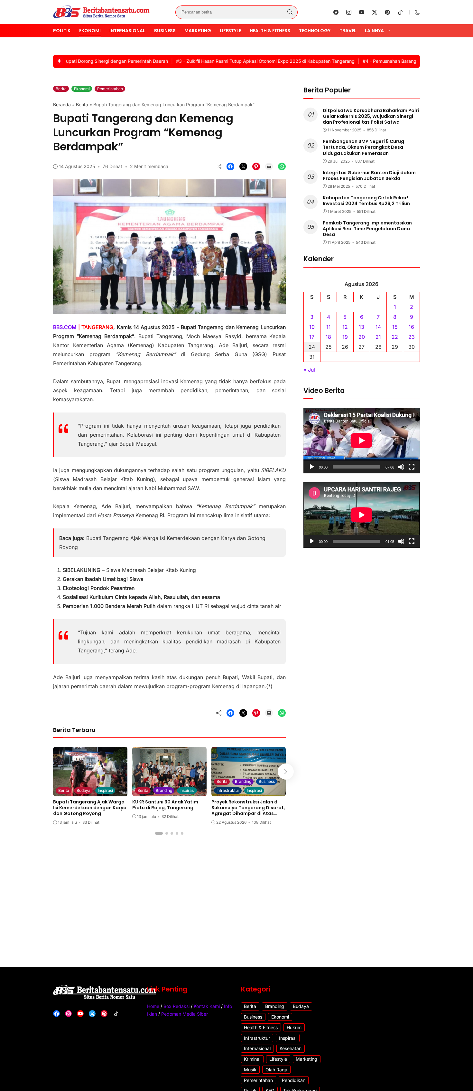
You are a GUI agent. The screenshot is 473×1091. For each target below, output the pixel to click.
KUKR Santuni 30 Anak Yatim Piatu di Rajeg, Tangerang (165, 805)
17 (311, 336)
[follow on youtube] (362, 12)
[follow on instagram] (349, 12)
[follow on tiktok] (400, 12)
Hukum (294, 1027)
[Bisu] (401, 467)
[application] (361, 440)
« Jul (309, 369)
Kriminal (252, 1059)
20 (361, 336)
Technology (314, 30)
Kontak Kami (207, 1006)
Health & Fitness (270, 30)
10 (312, 326)
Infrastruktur (228, 790)
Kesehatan (290, 1048)
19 (345, 336)
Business (165, 30)
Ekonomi (90, 30)
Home (153, 1006)
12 (345, 326)
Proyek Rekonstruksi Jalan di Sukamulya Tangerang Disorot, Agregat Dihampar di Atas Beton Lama (248, 811)
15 (395, 326)
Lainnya (374, 30)
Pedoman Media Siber (184, 1014)
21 (378, 336)
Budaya (83, 790)
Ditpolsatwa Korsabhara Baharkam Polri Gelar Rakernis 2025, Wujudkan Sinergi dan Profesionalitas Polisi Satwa (371, 116)
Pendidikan (293, 1080)
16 (411, 326)
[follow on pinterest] (387, 12)
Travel (347, 30)
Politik (61, 30)
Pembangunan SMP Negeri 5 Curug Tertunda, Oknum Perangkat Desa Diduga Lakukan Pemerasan (363, 147)
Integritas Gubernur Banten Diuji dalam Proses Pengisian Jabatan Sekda (369, 175)
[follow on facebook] (336, 12)
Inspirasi (105, 790)
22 (395, 336)
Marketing (197, 30)
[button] (417, 12)
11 (328, 326)
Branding (164, 790)
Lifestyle (230, 30)
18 (328, 336)
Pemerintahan (110, 88)
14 (378, 326)
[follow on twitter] (374, 12)
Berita (61, 88)
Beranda (62, 104)
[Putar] (312, 467)
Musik (250, 1069)
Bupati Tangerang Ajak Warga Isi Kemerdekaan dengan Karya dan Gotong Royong (89, 808)
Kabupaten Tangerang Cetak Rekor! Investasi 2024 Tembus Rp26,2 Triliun (366, 200)
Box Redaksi (176, 1006)
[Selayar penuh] (411, 467)
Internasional (127, 30)
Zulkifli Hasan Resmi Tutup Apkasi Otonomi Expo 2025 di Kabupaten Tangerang (246, 61)
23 (411, 336)
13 (361, 326)
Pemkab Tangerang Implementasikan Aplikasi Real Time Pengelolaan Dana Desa (367, 228)
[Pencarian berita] (289, 12)
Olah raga (276, 1069)
